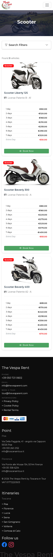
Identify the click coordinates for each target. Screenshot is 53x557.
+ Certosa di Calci (11, 531)
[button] (26, 45)
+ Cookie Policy (10, 405)
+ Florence (8, 508)
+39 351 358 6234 (10, 467)
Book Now (28, 151)
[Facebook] (4, 545)
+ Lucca (6, 513)
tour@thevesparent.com (15, 393)
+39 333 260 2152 (10, 448)
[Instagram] (11, 545)
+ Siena (6, 517)
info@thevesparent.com (14, 385)
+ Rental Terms (10, 410)
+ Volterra (7, 526)
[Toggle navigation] (47, 5)
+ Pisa (5, 504)
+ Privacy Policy (10, 401)
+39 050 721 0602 (12, 377)
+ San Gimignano (11, 522)
